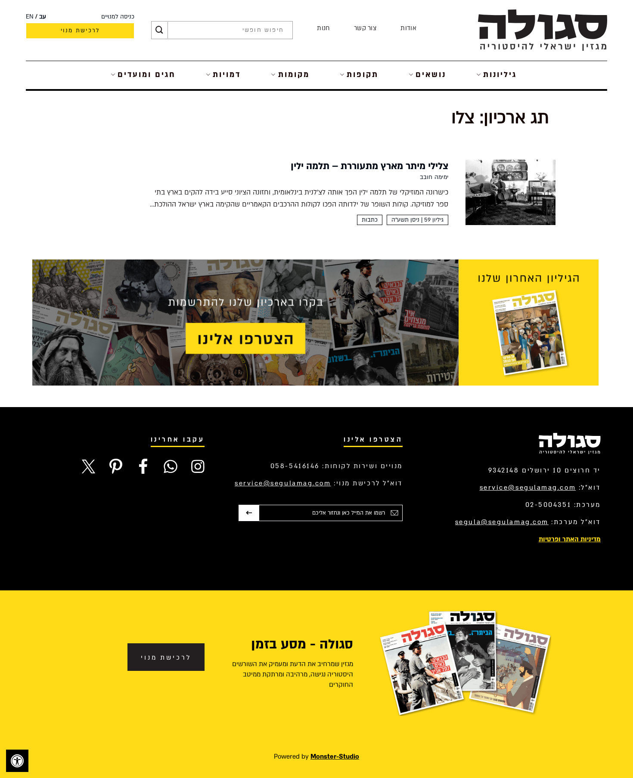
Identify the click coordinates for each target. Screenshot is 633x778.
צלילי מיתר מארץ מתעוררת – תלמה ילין (369, 166)
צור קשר (365, 28)
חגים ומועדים (147, 75)
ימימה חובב (434, 177)
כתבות (370, 220)
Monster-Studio (334, 756)
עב (42, 17)
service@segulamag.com (528, 487)
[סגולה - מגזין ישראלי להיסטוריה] (542, 30)
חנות (323, 28)
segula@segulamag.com (502, 522)
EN (30, 17)
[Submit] (159, 30)
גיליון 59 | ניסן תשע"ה (417, 220)
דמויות (227, 75)
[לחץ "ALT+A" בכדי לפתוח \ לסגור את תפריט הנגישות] (17, 761)
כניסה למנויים (117, 17)
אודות (408, 28)
